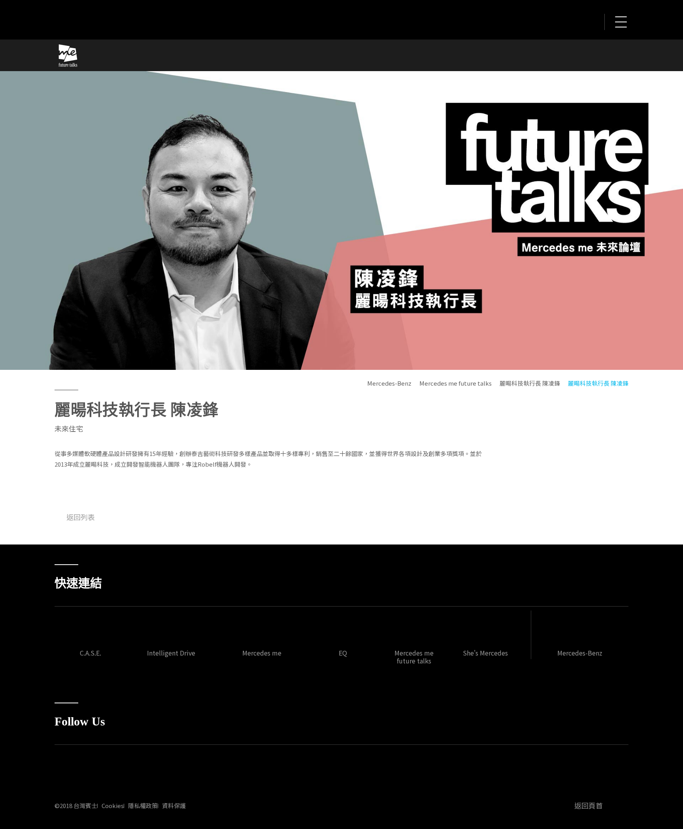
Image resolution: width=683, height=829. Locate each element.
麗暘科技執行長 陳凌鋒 (530, 383)
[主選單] (620, 23)
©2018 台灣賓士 (76, 805)
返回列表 (80, 517)
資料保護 (174, 805)
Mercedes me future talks (455, 383)
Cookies (113, 805)
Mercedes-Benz (389, 383)
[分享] (587, 21)
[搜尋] (567, 21)
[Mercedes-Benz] (106, 18)
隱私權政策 (143, 805)
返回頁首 (588, 805)
